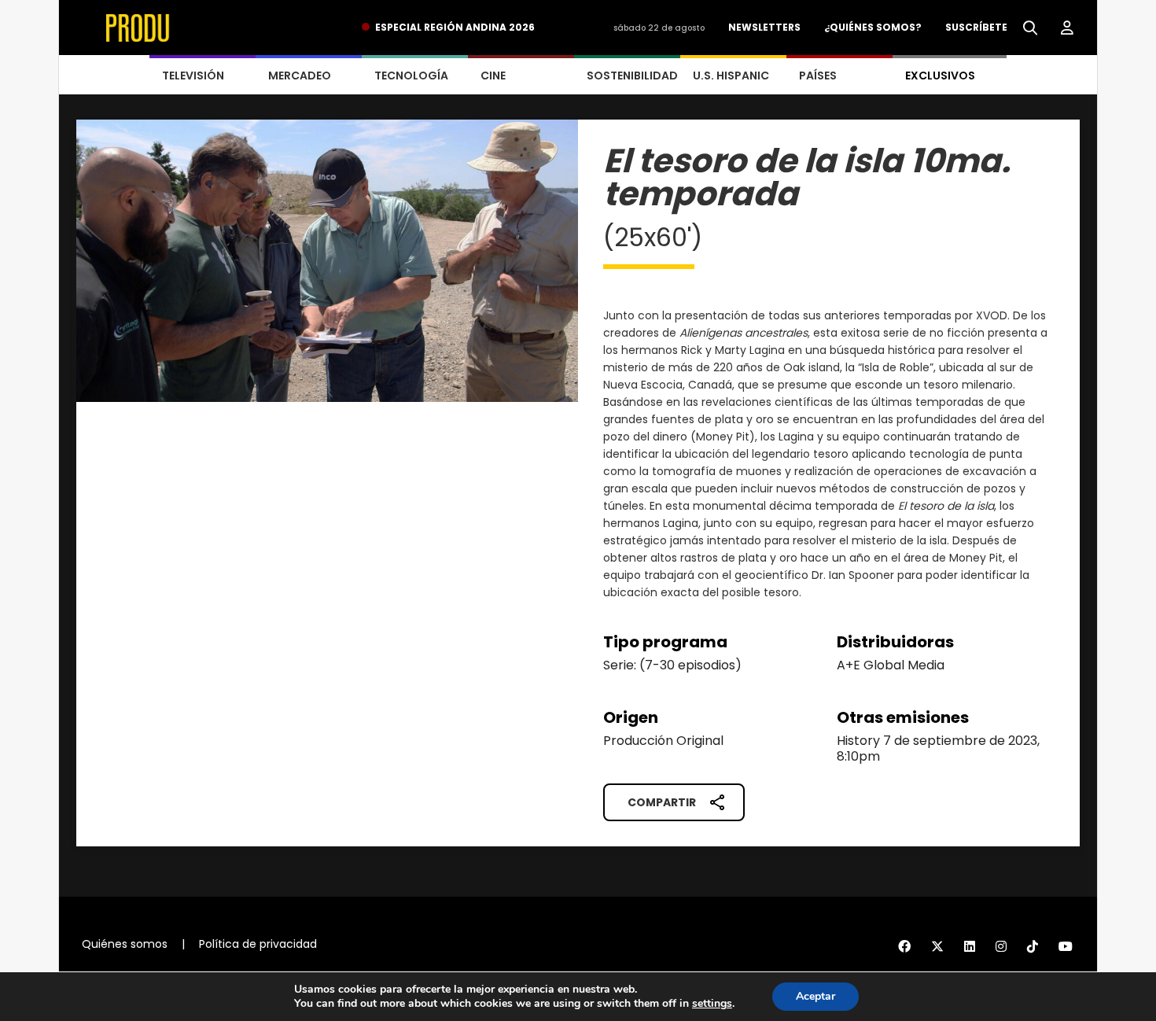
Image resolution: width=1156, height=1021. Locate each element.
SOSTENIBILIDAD (632, 75)
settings (712, 1004)
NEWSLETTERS (764, 27)
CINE (493, 75)
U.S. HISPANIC (731, 75)
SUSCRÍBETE (976, 27)
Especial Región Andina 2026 (455, 27)
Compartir (662, 802)
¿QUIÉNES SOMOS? (873, 27)
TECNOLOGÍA (411, 75)
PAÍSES (818, 75)
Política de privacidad (258, 944)
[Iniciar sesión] (1067, 28)
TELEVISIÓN (193, 75)
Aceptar (815, 996)
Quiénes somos (125, 944)
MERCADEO (299, 75)
